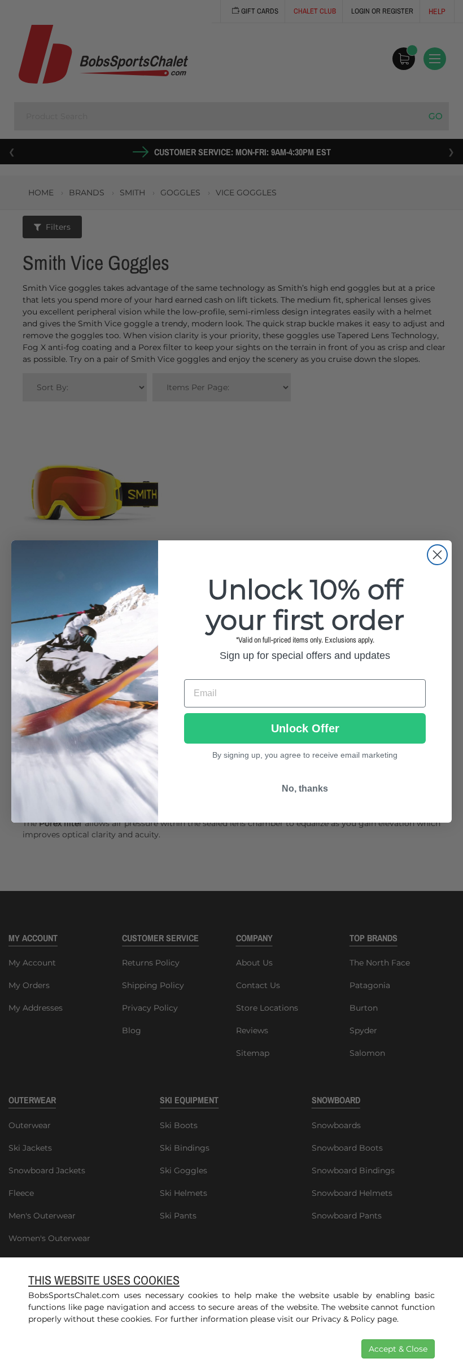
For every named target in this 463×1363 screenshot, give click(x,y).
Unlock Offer (305, 728)
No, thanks (305, 788)
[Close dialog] (437, 555)
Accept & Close (398, 1349)
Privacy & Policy (343, 1319)
